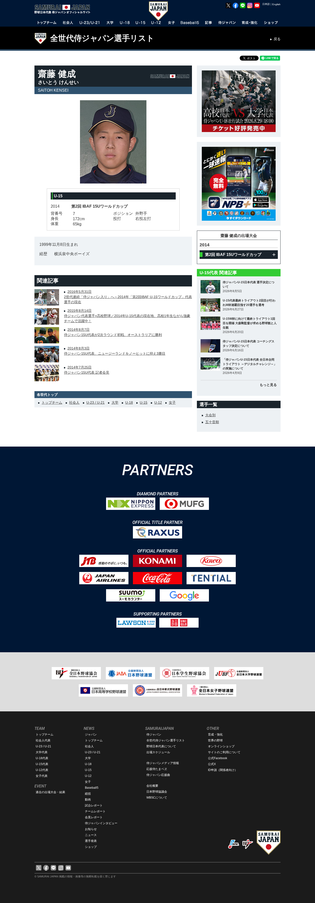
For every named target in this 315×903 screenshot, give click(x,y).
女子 (172, 402)
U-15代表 (42, 764)
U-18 (129, 402)
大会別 (210, 415)
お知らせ (91, 829)
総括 (88, 793)
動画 (88, 799)
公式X (212, 764)
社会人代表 (43, 740)
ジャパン (91, 734)
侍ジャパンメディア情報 (162, 763)
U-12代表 (42, 770)
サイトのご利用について (224, 752)
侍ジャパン (153, 734)
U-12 (158, 402)
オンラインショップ (221, 746)
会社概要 (152, 785)
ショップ (91, 847)
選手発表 (91, 841)
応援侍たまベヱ (156, 769)
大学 (114, 402)
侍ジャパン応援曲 (158, 775)
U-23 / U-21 (95, 402)
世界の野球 (215, 740)
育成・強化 (215, 734)
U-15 (143, 402)
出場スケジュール (158, 752)
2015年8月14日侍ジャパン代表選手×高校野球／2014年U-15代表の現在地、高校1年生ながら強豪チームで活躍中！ (127, 316)
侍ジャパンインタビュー (101, 823)
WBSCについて (156, 797)
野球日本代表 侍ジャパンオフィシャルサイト (64, 9)
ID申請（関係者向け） (222, 770)
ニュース (91, 835)
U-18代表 (42, 758)
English (276, 4)
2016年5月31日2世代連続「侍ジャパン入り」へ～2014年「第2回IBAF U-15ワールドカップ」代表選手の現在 (128, 297)
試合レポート (94, 805)
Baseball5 (91, 787)
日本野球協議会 (156, 791)
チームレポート (95, 811)
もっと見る (268, 385)
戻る (277, 39)
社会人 (74, 402)
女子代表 (41, 776)
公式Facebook (217, 758)
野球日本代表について (161, 746)
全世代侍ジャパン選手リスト (102, 38)
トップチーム (52, 402)
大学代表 (41, 752)
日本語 (266, 4)
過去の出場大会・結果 (50, 792)
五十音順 (212, 422)
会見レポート (94, 817)
